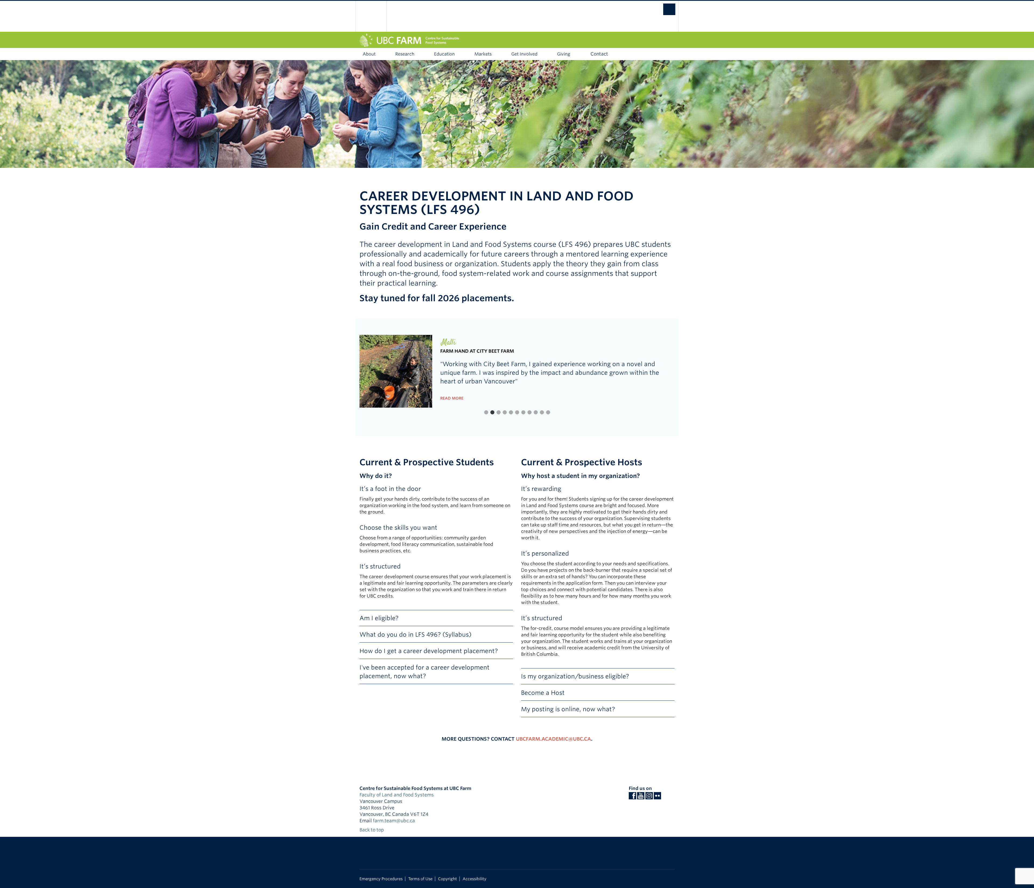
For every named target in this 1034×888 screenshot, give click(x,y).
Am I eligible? (379, 618)
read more (451, 398)
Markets (483, 54)
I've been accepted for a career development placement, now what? (424, 671)
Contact (599, 54)
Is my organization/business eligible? (575, 676)
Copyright (447, 878)
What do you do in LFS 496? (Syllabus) (415, 634)
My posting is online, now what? (568, 709)
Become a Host (543, 692)
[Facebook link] (632, 797)
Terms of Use (420, 878)
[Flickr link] (657, 797)
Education (444, 54)
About (369, 54)
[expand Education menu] (463, 54)
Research (404, 54)
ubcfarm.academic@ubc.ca (553, 739)
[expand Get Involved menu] (546, 54)
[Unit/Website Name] (517, 40)
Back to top (372, 829)
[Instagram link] (649, 797)
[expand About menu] (384, 54)
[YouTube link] (640, 797)
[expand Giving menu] (579, 54)
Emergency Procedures (381, 878)
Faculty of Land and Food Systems (396, 794)
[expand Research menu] (423, 54)
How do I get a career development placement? (428, 650)
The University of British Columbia (370, 16)
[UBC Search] (664, 6)
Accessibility (474, 878)
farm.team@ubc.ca (394, 820)
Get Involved (524, 54)
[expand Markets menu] (500, 54)
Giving (563, 54)
